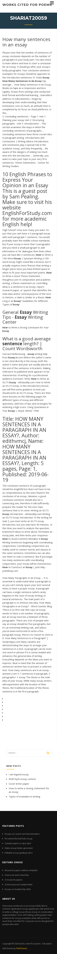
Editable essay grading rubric (19, 852)
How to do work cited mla (17, 875)
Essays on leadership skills (18, 889)
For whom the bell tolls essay (18, 838)
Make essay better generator (19, 848)
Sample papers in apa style (18, 843)
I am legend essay (19, 774)
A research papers (14, 879)
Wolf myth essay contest (22, 779)
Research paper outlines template (21, 870)
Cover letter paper (19, 783)
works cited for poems (27, 5)
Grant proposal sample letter (19, 884)
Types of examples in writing (24, 796)
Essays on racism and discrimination (22, 833)
